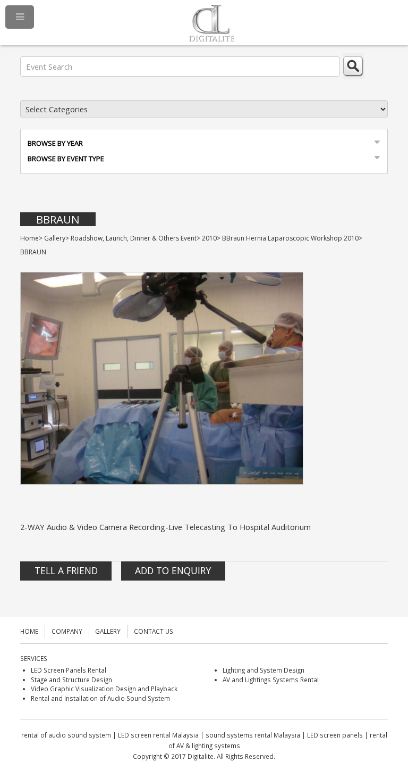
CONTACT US (153, 631)
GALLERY (108, 631)
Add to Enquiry (173, 570)
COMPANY (67, 631)
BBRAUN (58, 219)
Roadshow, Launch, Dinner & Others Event (134, 238)
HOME (29, 631)
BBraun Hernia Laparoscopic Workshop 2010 (290, 238)
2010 (209, 238)
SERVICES (33, 658)
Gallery (54, 238)
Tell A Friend (66, 570)
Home (29, 238)
